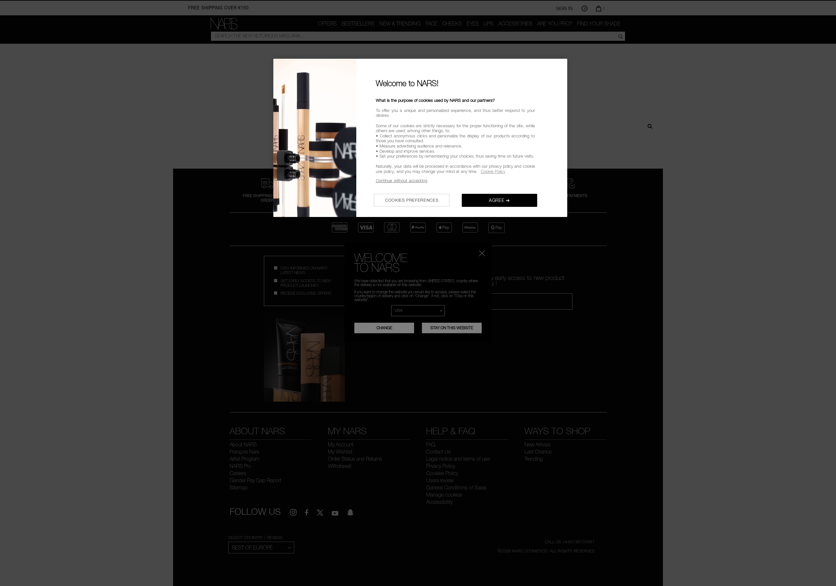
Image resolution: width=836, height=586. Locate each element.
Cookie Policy (493, 171)
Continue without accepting (401, 180)
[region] (420, 138)
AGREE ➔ (499, 200)
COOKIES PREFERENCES (411, 200)
